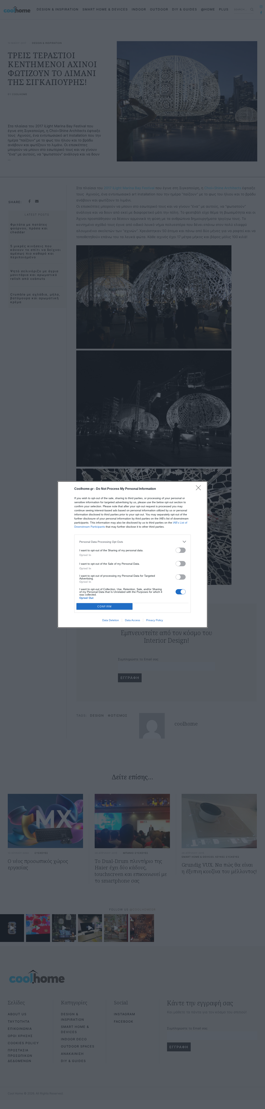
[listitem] (132, 542)
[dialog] (132, 554)
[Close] (199, 489)
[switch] (181, 550)
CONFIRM (104, 606)
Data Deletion (110, 620)
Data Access (132, 620)
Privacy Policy (154, 620)
